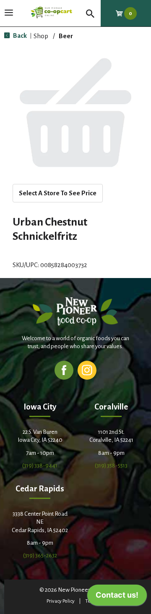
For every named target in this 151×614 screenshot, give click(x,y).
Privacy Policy (61, 601)
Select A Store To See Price (57, 193)
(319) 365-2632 (40, 555)
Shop (41, 35)
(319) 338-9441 (39, 465)
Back (19, 35)
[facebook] (64, 370)
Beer (66, 35)
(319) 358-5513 (111, 465)
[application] (117, 597)
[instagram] (87, 370)
